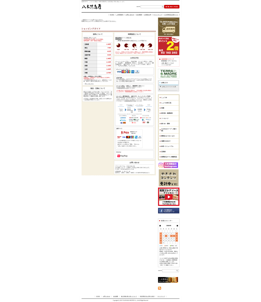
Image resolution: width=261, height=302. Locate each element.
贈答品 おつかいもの (168, 136)
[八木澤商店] (91, 9)
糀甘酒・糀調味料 (167, 113)
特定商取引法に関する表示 (147, 296)
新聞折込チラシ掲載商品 (169, 157)
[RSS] (159, 289)
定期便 (163, 151)
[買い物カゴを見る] (171, 8)
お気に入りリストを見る (167, 88)
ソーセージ (164, 118)
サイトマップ (157, 14)
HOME (112, 14)
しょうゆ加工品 (166, 103)
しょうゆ (164, 97)
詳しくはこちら (89, 83)
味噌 (162, 108)
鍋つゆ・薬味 (165, 123)
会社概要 (139, 14)
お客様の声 (147, 14)
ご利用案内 (119, 14)
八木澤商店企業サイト (171, 14)
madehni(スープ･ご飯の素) (168, 129)
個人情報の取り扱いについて (129, 296)
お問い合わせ (130, 14)
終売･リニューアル (167, 146)
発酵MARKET (165, 141)
